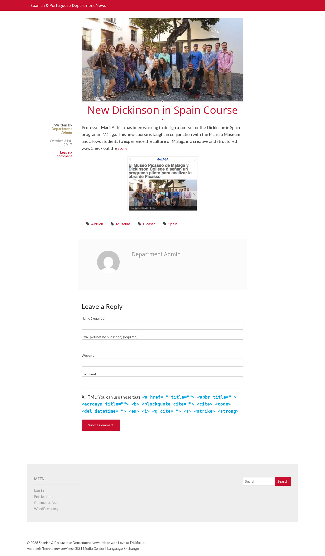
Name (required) (93, 318)
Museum (123, 223)
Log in (39, 490)
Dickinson (138, 542)
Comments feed (46, 502)
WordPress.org (46, 508)
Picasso (149, 223)
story (122, 148)
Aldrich (97, 223)
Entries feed (43, 496)
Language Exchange (123, 548)
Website (88, 355)
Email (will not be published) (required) (110, 337)
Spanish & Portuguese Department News (68, 5)
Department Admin (61, 130)
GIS (77, 548)
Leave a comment (64, 154)
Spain (172, 223)
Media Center (93, 548)
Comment (89, 374)
